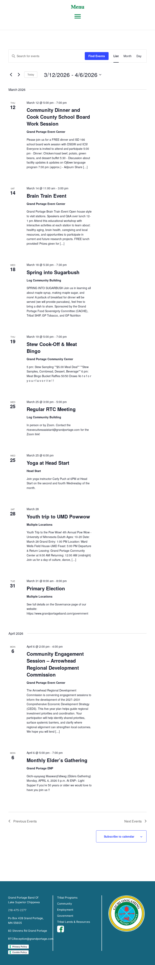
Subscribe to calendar (119, 836)
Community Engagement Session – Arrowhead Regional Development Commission (55, 664)
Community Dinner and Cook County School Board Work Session (58, 116)
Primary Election (46, 588)
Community (64, 903)
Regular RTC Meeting (51, 409)
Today (30, 74)
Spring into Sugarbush (53, 272)
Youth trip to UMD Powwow (58, 516)
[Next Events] (18, 74)
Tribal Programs (67, 897)
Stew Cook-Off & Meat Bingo (52, 347)
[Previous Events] (10, 74)
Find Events (96, 56)
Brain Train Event (46, 195)
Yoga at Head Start (48, 462)
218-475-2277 (17, 910)
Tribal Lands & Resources (73, 921)
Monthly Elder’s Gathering (57, 760)
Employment (65, 909)
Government (65, 915)
